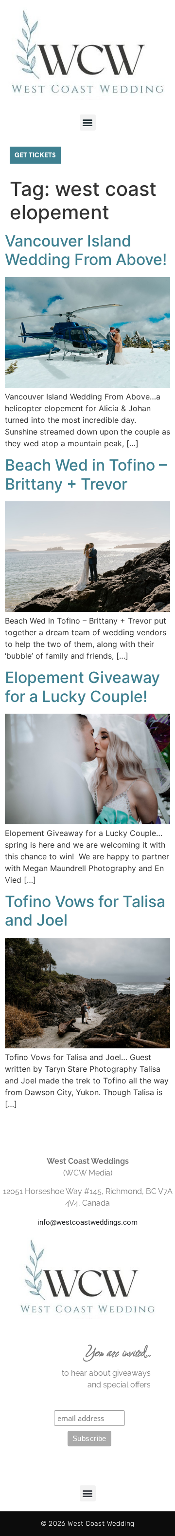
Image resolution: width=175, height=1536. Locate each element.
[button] (88, 122)
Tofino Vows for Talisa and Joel (85, 910)
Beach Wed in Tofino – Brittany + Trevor (86, 474)
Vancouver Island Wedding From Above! (86, 250)
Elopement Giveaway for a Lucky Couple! (82, 686)
